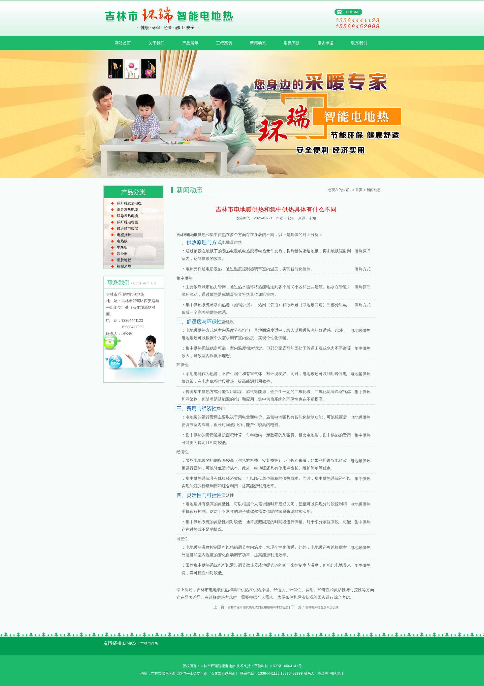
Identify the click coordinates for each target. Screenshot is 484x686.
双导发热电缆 (127, 216)
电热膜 (122, 241)
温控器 (122, 254)
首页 (358, 190)
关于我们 (156, 43)
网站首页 (123, 43)
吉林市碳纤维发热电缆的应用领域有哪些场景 (258, 607)
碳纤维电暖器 (127, 228)
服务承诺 (325, 43)
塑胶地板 (124, 260)
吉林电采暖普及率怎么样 (322, 607)
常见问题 (292, 43)
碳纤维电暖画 (127, 222)
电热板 (122, 247)
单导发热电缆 (127, 209)
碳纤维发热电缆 (129, 203)
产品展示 (190, 43)
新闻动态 (258, 43)
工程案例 (224, 43)
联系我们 (359, 43)
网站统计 (336, 673)
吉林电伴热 (149, 643)
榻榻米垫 (124, 266)
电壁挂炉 (124, 235)
